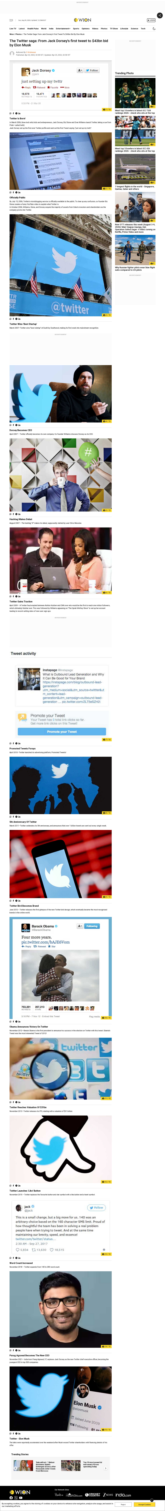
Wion (12, 34)
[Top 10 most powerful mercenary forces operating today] (70, 1470)
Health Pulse (33, 28)
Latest (22, 28)
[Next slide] (106, 1468)
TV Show (114, 28)
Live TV (13, 28)
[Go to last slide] (15, 1468)
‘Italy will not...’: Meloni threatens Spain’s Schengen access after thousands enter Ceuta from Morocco (46, 1466)
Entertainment (62, 28)
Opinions (85, 28)
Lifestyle (124, 28)
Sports (76, 28)
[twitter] (16, 113)
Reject (123, 1505)
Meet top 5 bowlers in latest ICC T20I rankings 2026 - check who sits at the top (135, 111)
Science (134, 28)
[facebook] (13, 113)
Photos (104, 28)
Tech (143, 28)
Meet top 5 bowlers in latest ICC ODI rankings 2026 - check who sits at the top (135, 149)
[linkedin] (19, 113)
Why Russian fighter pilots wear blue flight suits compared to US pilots (135, 268)
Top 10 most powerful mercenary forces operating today (92, 1464)
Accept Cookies (144, 1505)
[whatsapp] (10, 113)
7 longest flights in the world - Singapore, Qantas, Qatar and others (134, 187)
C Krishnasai (31, 52)
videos (95, 28)
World (43, 28)
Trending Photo (124, 73)
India (51, 28)
